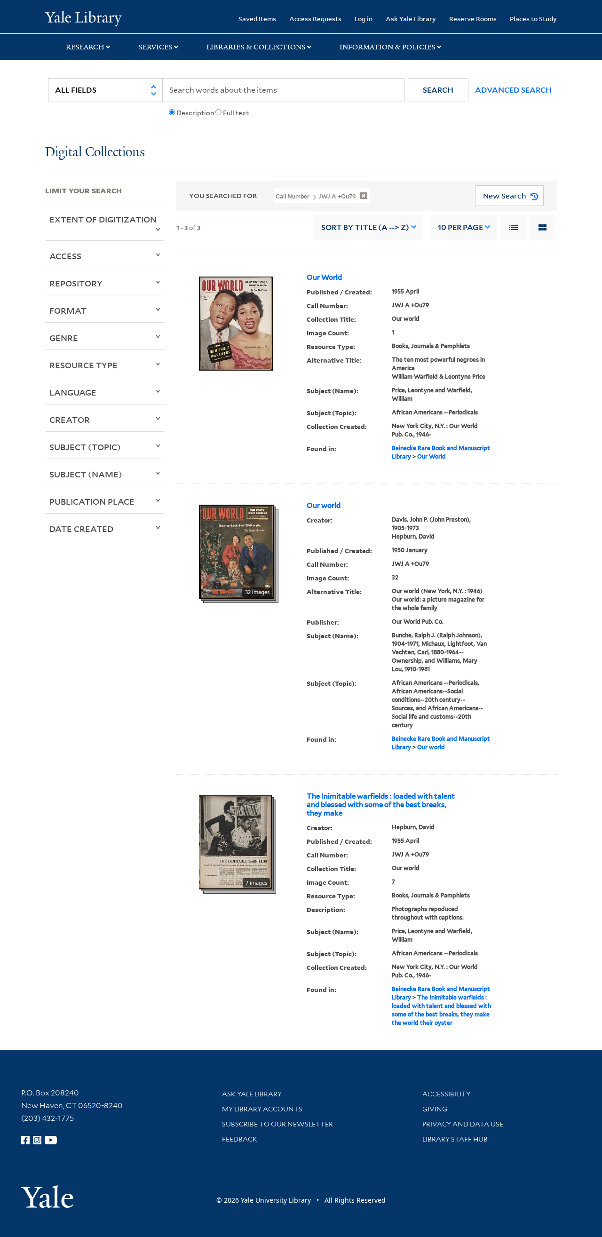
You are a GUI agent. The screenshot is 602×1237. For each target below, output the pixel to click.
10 (460, 227)
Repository (76, 283)
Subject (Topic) (85, 446)
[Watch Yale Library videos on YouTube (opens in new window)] (51, 1140)
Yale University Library (83, 18)
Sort (365, 227)
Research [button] (85, 47)
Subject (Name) (85, 474)
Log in (363, 18)
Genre (63, 337)
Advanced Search (513, 90)
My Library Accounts (262, 1109)
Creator (69, 419)
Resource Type (83, 365)
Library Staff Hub (455, 1139)
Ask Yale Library (411, 18)
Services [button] (155, 47)
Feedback (239, 1139)
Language (72, 392)
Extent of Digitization (103, 219)
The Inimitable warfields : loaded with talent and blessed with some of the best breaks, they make (381, 804)
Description (195, 113)
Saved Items (257, 18)
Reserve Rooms (473, 18)
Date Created (81, 528)
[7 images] (235, 841)
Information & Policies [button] (388, 47)
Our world (324, 505)
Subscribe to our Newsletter (277, 1124)
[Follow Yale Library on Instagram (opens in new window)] (37, 1140)
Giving (434, 1109)
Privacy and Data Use (462, 1124)
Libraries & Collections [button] (256, 47)
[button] (438, 90)
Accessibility (446, 1094)
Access (65, 256)
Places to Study (533, 18)
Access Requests (315, 18)
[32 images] (236, 551)
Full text (236, 113)
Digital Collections (95, 152)
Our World (324, 277)
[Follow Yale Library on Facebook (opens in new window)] (25, 1140)
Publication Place (92, 501)
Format (68, 310)
